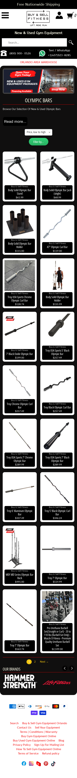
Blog (61, 740)
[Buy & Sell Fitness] (38, 18)
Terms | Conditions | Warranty (38, 731)
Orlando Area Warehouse (38, 62)
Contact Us (24, 727)
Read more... (15, 121)
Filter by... (38, 142)
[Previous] (65, 668)
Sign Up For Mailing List (49, 744)
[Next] (71, 668)
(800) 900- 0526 (20, 53)
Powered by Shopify (38, 771)
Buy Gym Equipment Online (38, 736)
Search (14, 723)
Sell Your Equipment (47, 727)
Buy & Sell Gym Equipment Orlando (44, 723)
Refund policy (50, 753)
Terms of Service (28, 753)
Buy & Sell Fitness (37, 767)
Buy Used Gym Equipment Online (34, 740)
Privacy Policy (22, 744)
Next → (44, 661)
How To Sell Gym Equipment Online (38, 749)
